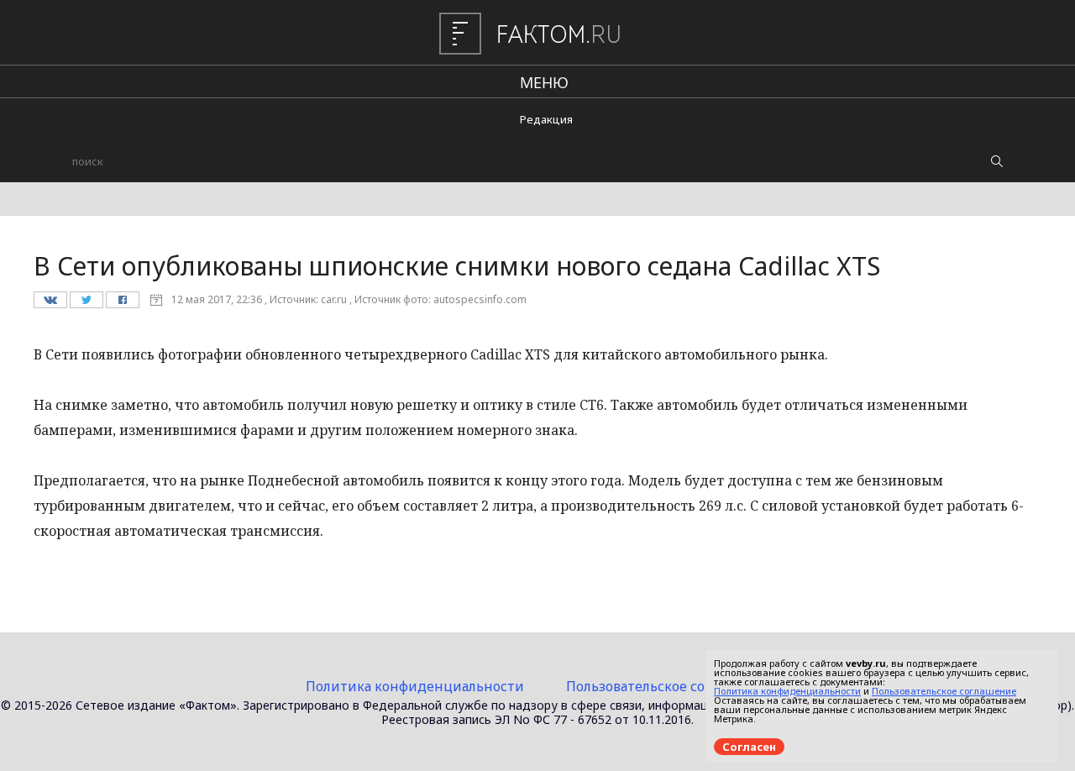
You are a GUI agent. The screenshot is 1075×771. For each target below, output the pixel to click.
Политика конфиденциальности (415, 686)
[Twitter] (86, 304)
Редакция (546, 119)
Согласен (749, 746)
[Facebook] (122, 304)
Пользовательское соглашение (668, 686)
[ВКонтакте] (50, 304)
